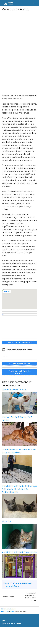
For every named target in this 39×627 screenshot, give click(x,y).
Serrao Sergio (8, 596)
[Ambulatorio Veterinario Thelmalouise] (19, 566)
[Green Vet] (19, 536)
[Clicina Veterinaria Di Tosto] (19, 402)
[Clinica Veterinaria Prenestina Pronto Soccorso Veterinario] (19, 469)
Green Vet (6, 521)
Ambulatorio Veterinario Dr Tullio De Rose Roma (30, 596)
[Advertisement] (19, 31)
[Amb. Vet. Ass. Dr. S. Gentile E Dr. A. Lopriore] (19, 434)
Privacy (11, 624)
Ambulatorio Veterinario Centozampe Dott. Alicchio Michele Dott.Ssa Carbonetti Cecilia (19, 489)
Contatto (17, 624)
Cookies (5, 624)
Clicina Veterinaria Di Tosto (14, 389)
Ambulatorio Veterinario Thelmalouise (19, 552)
